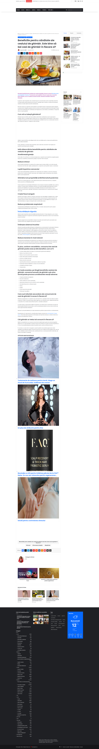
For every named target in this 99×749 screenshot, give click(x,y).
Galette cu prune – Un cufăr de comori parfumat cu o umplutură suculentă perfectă (75, 59)
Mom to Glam (20, 688)
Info (17, 695)
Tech (18, 718)
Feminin (22, 33)
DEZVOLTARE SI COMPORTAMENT (24, 659)
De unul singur (20, 706)
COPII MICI (20, 700)
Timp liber (18, 720)
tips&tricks (47, 545)
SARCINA (19, 644)
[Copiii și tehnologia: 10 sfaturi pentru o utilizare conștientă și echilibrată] (77, 110)
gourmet (60, 621)
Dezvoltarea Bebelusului (22, 635)
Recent (71, 33)
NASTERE (19, 637)
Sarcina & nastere (21, 646)
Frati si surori (20, 707)
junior (52, 623)
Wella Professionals (54, 629)
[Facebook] (19, 53)
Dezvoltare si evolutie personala (24, 681)
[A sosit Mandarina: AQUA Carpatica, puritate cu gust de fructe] (35, 622)
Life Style (18, 716)
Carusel (28, 545)
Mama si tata (20, 674)
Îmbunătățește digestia (27, 211)
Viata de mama (19, 736)
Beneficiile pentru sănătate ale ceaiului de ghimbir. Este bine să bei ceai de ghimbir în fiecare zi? (39, 542)
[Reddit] (33, 53)
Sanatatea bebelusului (22, 665)
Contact (81, 746)
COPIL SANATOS (21, 702)
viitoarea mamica (58, 627)
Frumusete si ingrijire (28, 33)
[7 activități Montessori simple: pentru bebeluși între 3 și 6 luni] (68, 110)
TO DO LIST (20, 648)
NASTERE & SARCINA (22, 639)
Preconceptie (20, 641)
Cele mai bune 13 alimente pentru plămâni (76, 51)
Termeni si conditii (66, 746)
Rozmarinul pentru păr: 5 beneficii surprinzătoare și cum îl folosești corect (46, 1)
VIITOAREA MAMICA (22, 650)
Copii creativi (20, 723)
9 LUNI (22, 9)
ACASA (18, 9)
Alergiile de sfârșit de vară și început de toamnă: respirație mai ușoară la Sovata (52, 599)
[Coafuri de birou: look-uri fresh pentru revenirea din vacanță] (24, 593)
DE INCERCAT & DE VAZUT (23, 727)
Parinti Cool (20, 678)
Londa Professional (61, 623)
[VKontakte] (35, 53)
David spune (20, 704)
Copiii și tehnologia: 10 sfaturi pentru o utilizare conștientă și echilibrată (76, 116)
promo (60, 625)
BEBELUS (28, 9)
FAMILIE (38, 9)
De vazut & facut (21, 729)
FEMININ (44, 9)
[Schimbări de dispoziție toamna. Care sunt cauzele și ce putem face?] (67, 39)
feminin (64, 619)
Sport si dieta (20, 691)
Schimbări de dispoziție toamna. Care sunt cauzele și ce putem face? (76, 39)
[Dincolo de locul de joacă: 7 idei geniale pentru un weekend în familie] (68, 97)
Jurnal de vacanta (21, 672)
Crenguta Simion (22, 50)
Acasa (19, 698)
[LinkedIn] (24, 53)
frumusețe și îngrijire (38, 545)
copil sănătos (53, 617)
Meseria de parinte (21, 676)
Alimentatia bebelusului (22, 657)
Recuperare (20, 643)
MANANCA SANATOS (22, 714)
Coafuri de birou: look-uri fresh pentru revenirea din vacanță (23, 599)
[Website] (26, 559)
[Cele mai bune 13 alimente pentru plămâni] (67, 52)
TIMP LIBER (50, 9)
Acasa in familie (20, 669)
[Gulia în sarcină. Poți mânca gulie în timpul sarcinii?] (67, 66)
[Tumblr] (27, 53)
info (63, 621)
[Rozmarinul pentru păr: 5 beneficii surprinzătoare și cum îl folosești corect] (38, 593)
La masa (19, 711)
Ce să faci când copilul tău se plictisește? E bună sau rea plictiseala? (75, 46)
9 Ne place (20, 722)
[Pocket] (41, 53)
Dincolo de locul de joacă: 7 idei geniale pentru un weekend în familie (68, 102)
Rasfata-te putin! (21, 690)
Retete (19, 663)
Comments (79, 33)
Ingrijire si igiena (21, 662)
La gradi (19, 709)
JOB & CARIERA (21, 686)
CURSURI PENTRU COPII (22, 725)
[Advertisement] (49, 21)
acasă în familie (53, 615)
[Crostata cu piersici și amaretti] (35, 619)
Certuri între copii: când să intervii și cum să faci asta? (77, 102)
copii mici (63, 615)
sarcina (63, 625)
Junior (18, 697)
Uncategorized (19, 734)
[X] (22, 53)
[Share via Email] (47, 550)
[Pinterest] (30, 53)
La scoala (19, 713)
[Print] (50, 550)
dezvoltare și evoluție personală (56, 619)
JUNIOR (33, 9)
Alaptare (19, 653)
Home (19, 33)
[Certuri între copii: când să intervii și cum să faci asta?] (77, 97)
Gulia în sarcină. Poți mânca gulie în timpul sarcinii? (75, 65)
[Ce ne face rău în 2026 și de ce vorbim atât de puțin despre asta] (35, 616)
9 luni (18, 634)
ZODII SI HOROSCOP (22, 732)
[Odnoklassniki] (38, 53)
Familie (18, 667)
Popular (65, 33)
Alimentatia (20, 655)
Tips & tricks (29, 37)
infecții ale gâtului (26, 234)
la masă (55, 623)
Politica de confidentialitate (74, 746)
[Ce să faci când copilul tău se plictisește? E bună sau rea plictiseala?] (67, 46)
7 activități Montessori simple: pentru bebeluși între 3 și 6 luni (68, 115)
